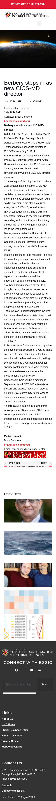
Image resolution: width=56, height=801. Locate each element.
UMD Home (8, 724)
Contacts (7, 785)
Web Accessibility (12, 746)
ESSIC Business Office (15, 730)
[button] (39, 23)
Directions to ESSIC (13, 790)
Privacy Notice (10, 741)
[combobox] (19, 684)
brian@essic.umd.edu (17, 121)
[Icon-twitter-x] (24, 670)
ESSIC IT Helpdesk (13, 735)
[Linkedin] (39, 670)
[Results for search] (19, 693)
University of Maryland (28, 4)
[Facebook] (16, 670)
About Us (7, 719)
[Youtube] (32, 670)
